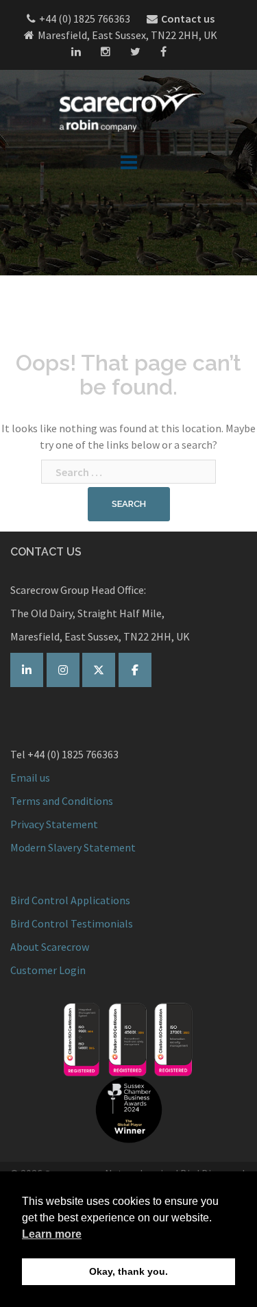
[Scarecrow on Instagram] (63, 670)
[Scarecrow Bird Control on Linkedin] (26, 670)
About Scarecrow (49, 947)
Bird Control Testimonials (71, 923)
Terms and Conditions (61, 801)
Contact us (188, 18)
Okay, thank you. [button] (128, 1271)
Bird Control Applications (71, 900)
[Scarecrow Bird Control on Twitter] (98, 670)
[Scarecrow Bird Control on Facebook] (135, 670)
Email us (30, 777)
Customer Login (48, 970)
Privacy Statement (54, 824)
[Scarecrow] (129, 108)
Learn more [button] (52, 1234)
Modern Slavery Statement (73, 847)
